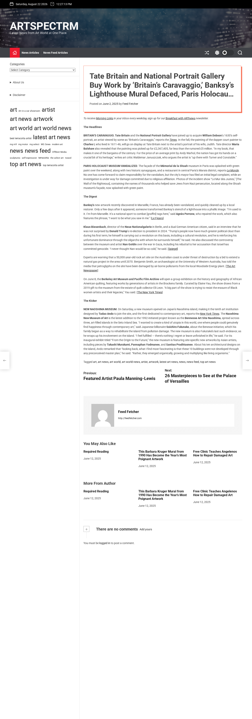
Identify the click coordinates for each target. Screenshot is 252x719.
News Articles (30, 52)
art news (103, 361)
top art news (208, 361)
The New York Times (149, 292)
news (182, 361)
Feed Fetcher (130, 103)
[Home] (15, 53)
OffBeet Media (59, 152)
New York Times (209, 313)
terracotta (43, 157)
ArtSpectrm (44, 26)
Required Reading (96, 451)
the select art (57, 158)
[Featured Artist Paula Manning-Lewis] (4, 360)
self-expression (29, 158)
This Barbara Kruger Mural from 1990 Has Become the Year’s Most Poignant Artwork (162, 455)
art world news (131, 361)
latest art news (169, 361)
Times (173, 139)
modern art (57, 144)
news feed (193, 361)
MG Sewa (45, 144)
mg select (34, 144)
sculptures (15, 158)
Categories (17, 64)
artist (144, 361)
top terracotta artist (53, 165)
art (95, 361)
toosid (68, 158)
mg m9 (13, 144)
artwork (153, 361)
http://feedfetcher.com (130, 418)
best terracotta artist (21, 138)
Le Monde (233, 170)
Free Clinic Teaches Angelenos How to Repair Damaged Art (215, 453)
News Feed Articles (55, 52)
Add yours (146, 529)
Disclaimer (19, 94)
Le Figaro (157, 218)
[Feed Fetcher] (102, 415)
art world (115, 361)
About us (18, 82)
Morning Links (104, 118)
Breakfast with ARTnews (180, 118)
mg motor (23, 144)
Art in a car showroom (29, 111)
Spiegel (173, 248)
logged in (104, 543)
